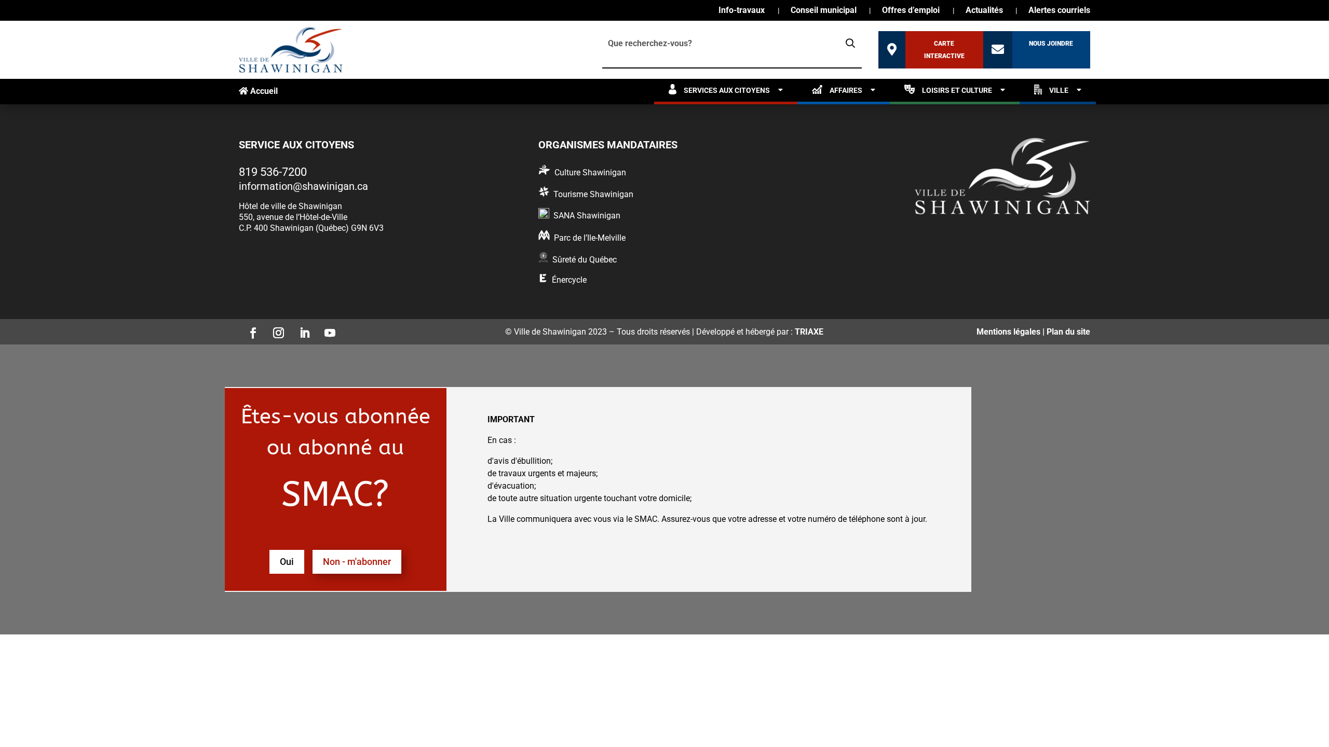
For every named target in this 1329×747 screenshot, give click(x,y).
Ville (1058, 90)
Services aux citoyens (727, 90)
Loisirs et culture (957, 90)
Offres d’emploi (911, 11)
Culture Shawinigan (590, 172)
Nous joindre (1051, 43)
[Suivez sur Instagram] (276, 330)
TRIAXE (809, 332)
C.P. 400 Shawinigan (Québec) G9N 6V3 (311, 228)
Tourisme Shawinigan (593, 194)
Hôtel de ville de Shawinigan (290, 206)
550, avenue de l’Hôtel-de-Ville (293, 217)
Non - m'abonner (357, 561)
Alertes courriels (1059, 11)
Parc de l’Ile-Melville (590, 238)
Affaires (846, 90)
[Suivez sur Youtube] (327, 330)
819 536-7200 (273, 171)
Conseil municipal (824, 11)
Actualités (984, 11)
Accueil (263, 91)
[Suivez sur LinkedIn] (301, 330)
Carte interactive (944, 50)
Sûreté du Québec (584, 260)
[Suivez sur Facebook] (250, 330)
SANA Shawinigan (586, 215)
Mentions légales (1008, 332)
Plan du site (1068, 332)
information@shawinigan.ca (303, 186)
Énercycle (569, 280)
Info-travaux (741, 11)
